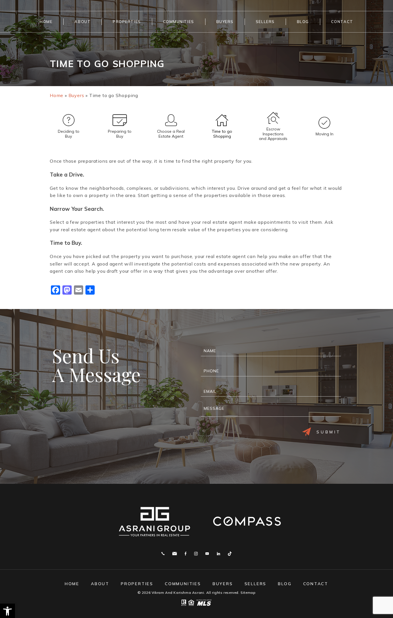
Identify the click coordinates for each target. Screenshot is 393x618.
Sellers (265, 21)
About (83, 21)
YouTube (207, 553)
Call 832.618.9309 (163, 553)
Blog (303, 21)
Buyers (225, 21)
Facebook (185, 553)
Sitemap (248, 592)
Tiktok (230, 553)
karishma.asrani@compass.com (174, 553)
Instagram (196, 553)
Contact (342, 21)
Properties (127, 21)
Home (46, 21)
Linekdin (218, 553)
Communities (178, 21)
